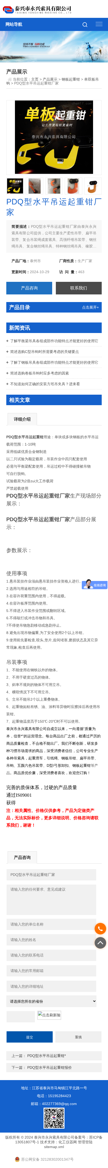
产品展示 (50, 79)
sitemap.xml (54, 1147)
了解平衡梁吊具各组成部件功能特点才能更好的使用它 (54, 341)
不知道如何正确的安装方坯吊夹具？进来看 (45, 384)
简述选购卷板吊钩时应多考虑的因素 (39, 373)
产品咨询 (29, 288)
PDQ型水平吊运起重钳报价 (49, 1067)
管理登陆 (85, 1142)
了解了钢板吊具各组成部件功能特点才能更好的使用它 (54, 362)
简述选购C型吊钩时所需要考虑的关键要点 (44, 352)
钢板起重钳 (71, 79)
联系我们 (78, 288)
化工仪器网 (67, 1142)
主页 (35, 79)
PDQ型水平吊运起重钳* (46, 1056)
